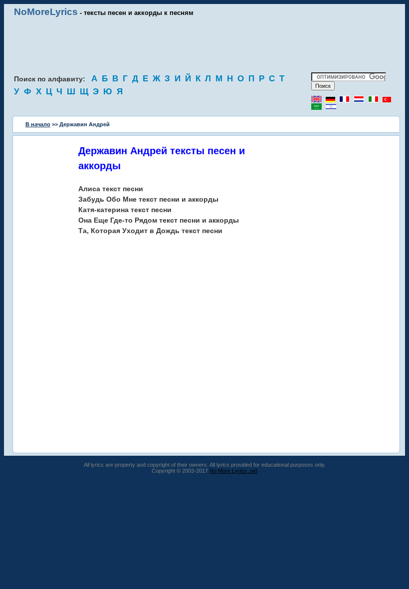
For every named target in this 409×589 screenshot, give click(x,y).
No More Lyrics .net (233, 471)
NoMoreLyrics (46, 11)
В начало (37, 124)
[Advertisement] (204, 44)
